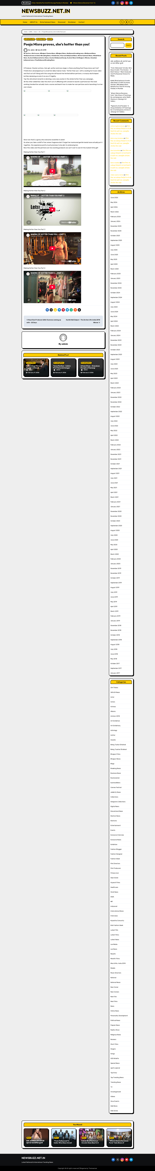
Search (121, 39)
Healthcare (114, 887)
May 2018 (114, 659)
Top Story (114, 1073)
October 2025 (115, 235)
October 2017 (115, 663)
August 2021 (115, 473)
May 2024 (114, 316)
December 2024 (116, 283)
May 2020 (114, 545)
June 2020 (114, 540)
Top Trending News (117, 1077)
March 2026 (115, 212)
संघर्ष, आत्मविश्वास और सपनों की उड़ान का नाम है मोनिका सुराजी (35, 1142)
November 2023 (116, 345)
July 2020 (114, 535)
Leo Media (114, 944)
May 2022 (114, 430)
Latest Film (114, 930)
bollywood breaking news (75, 53)
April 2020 (114, 549)
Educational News (117, 811)
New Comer (114, 987)
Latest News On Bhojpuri (76, 58)
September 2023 (116, 354)
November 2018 (116, 630)
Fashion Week (115, 859)
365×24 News (115, 692)
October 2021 (115, 464)
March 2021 (114, 497)
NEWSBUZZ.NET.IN (46, 10)
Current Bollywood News (69, 55)
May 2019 (114, 602)
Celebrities (56, 55)
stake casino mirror (117, 175)
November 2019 (116, 573)
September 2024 (116, 297)
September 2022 (116, 411)
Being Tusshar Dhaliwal (119, 749)
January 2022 (115, 449)
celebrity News (116, 792)
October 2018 (115, 635)
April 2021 (114, 492)
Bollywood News (90, 53)
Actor (112, 697)
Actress (113, 706)
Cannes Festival (116, 787)
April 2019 (114, 606)
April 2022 (114, 435)
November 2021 (116, 459)
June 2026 (114, 197)
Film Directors (115, 863)
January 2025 (115, 278)
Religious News (116, 1035)
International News (117, 911)
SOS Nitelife (115, 1058)
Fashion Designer (116, 854)
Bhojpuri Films (115, 754)
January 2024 (115, 335)
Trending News (116, 1082)
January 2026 (115, 221)
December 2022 (116, 397)
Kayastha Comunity (117, 920)
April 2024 (114, 321)
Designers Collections (118, 802)
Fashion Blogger (116, 849)
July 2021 (114, 478)
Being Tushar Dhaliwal (118, 744)
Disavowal (61, 22)
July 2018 (114, 649)
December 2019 (116, 568)
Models (113, 968)
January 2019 (115, 621)
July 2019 (114, 592)
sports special (115, 1068)
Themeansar (93, 1168)
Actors (113, 702)
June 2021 (114, 483)
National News (115, 982)
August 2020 (115, 530)
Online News (115, 1011)
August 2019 (115, 587)
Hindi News (114, 892)
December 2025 (116, 226)
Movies (87, 58)
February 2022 (116, 445)
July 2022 (114, 421)
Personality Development (119, 1016)
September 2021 (116, 468)
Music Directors (116, 973)
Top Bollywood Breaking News (45, 60)
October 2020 (115, 521)
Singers (113, 1049)
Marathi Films (115, 958)
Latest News (41, 39)
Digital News (115, 806)
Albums (113, 711)
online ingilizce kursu (118, 126)
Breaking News (29, 39)
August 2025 (115, 245)
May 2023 (114, 373)
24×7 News (114, 687)
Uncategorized (116, 1092)
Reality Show (115, 1030)
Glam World (114, 878)
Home (25, 22)
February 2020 (116, 559)
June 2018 (114, 654)
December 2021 (116, 454)
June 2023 (114, 369)
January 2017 (115, 673)
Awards (113, 740)
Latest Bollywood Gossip (58, 58)
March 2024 (115, 326)
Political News (115, 1020)
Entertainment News (47, 22)
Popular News (115, 1025)
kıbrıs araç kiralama (117, 138)
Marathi (113, 954)
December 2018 (116, 625)
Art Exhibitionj (115, 725)
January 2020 (115, 564)
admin (33, 50)
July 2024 (114, 307)
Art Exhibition (115, 721)
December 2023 (116, 340)
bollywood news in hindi (32, 55)
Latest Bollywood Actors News (39, 58)
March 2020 (115, 554)
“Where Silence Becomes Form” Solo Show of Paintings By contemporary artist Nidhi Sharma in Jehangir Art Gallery (121, 97)
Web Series (114, 1111)
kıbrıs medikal (115, 163)
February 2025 (116, 274)
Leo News (114, 949)
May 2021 (114, 487)
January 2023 (115, 392)
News (112, 1006)
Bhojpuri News (61, 53)
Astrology (114, 730)
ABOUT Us (33, 22)
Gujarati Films (115, 882)
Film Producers (116, 868)
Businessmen (115, 778)
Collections (114, 797)
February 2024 (116, 331)
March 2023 (115, 383)
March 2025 (115, 269)
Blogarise (83, 1168)
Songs (113, 1054)
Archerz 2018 (115, 716)
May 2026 (114, 202)
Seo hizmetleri (115, 150)
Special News (115, 1063)
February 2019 (115, 616)
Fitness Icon (115, 873)
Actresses (35, 53)
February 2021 (115, 502)
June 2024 (114, 312)
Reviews (113, 1039)
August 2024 (115, 302)
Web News (114, 1106)
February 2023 (116, 388)
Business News (116, 773)
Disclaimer (72, 22)
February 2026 (116, 216)
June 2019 (114, 597)
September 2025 (116, 240)
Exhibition (114, 844)
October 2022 (115, 407)
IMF (112, 901)
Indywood (114, 906)
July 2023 (114, 364)
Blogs (112, 764)
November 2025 (116, 231)
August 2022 (115, 416)
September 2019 (116, 583)
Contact (81, 22)
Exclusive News (116, 840)
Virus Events (115, 1101)
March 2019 (114, 611)
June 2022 (114, 426)
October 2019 (115, 578)
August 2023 (115, 359)
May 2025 (114, 259)
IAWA (112, 897)
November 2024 (116, 288)
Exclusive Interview (117, 835)
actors (28, 53)
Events (113, 830)
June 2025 (114, 254)
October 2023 (115, 350)
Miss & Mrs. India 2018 (118, 963)
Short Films (114, 1044)
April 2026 (114, 207)
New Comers (115, 992)
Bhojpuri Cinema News (48, 53)
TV (111, 1087)
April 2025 (114, 264)
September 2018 (116, 640)
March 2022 (115, 440)
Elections (114, 821)
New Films (114, 1001)
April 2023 (114, 378)
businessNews (115, 783)
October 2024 (115, 293)
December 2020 (116, 511)
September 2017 (116, 668)
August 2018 (115, 644)
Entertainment (116, 825)
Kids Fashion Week (117, 925)
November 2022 (116, 402)
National (113, 977)
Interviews (114, 916)
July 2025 (114, 250)
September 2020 (116, 526)
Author (113, 735)
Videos (50, 39)
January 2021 (115, 506)
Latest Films (115, 935)
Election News (115, 816)
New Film (114, 996)
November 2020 (116, 516)
